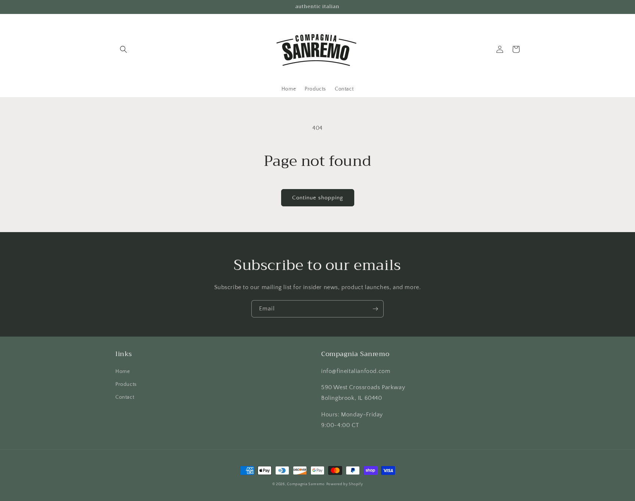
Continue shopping (317, 198)
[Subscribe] (375, 308)
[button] (123, 49)
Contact (124, 397)
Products (126, 384)
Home (122, 371)
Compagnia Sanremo (306, 484)
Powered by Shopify (344, 484)
